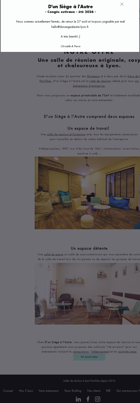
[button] (122, 4)
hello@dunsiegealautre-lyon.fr (70, 26)
